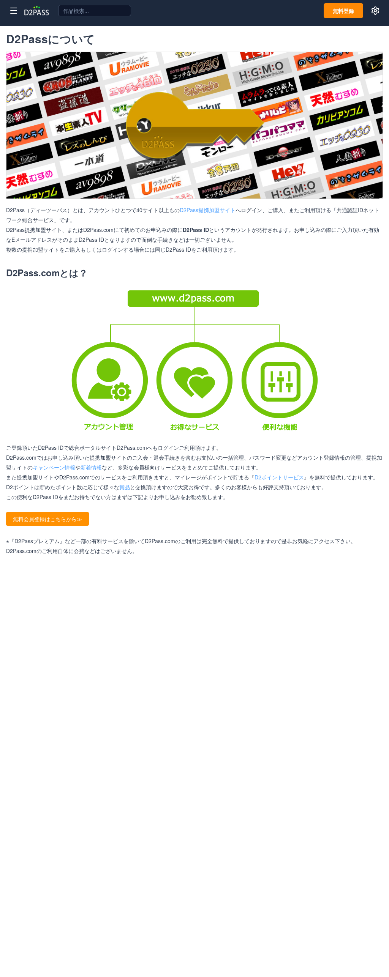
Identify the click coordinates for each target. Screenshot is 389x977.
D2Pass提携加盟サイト (208, 210)
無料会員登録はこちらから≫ (47, 519)
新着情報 (91, 467)
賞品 (124, 487)
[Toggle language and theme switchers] (375, 10)
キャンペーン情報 (54, 467)
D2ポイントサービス (279, 477)
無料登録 (343, 10)
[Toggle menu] (13, 10)
